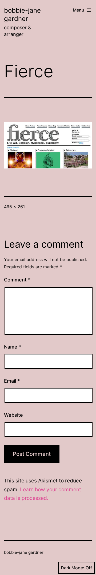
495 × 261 (14, 206)
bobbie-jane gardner (23, 552)
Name (12, 347)
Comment (17, 280)
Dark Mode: (72, 567)
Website (13, 415)
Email (12, 381)
